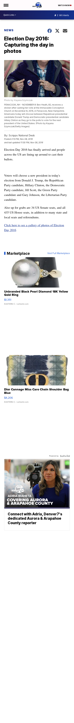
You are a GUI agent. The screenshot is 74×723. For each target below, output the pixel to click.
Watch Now (64, 5)
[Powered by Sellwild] (65, 456)
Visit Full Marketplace (58, 253)
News (9, 30)
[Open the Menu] (6, 5)
